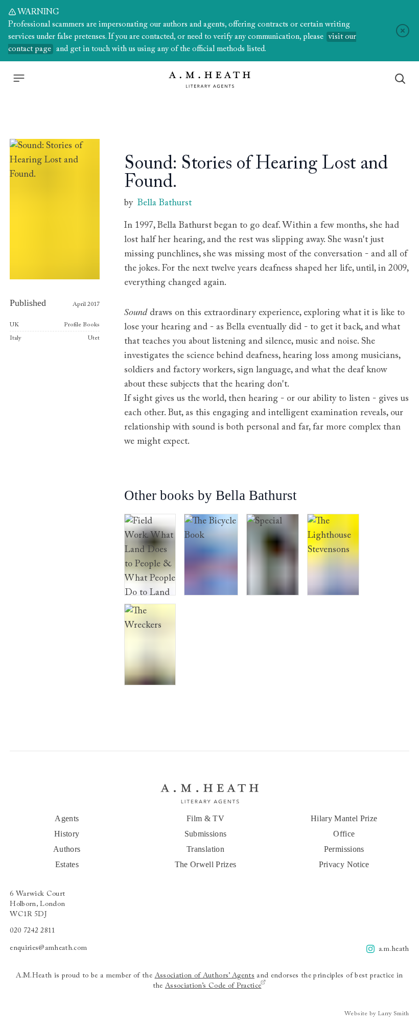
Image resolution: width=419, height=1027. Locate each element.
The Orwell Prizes (206, 864)
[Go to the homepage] (209, 79)
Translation (205, 849)
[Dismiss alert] (402, 30)
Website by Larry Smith (376, 1014)
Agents (67, 818)
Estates (67, 864)
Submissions (205, 833)
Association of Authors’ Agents (205, 976)
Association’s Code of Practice (213, 986)
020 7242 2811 (33, 931)
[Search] (400, 78)
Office (344, 833)
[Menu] (19, 78)
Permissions (344, 849)
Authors (66, 849)
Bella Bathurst (164, 203)
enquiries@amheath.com (48, 948)
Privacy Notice (344, 864)
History (66, 833)
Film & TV (205, 818)
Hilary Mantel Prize (344, 818)
